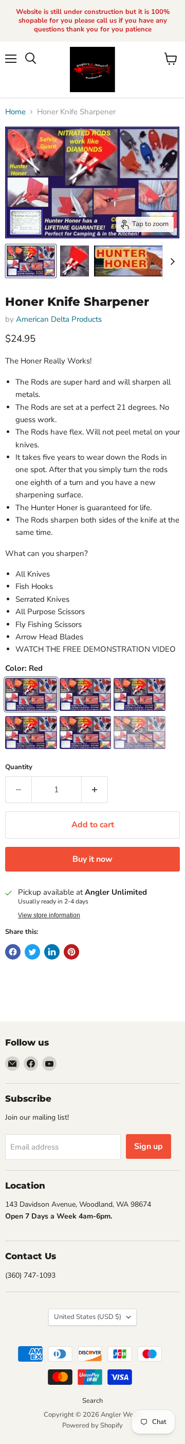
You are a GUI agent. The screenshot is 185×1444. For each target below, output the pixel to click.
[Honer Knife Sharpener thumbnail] (31, 261)
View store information (49, 915)
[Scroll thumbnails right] (170, 261)
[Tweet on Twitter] (32, 952)
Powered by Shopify (92, 1425)
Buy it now (92, 859)
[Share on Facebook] (13, 952)
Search (92, 1400)
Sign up (148, 1146)
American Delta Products (59, 319)
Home (15, 112)
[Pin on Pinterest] (71, 952)
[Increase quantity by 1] (95, 789)
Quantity (18, 767)
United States (87, 1316)
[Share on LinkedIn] (52, 952)
